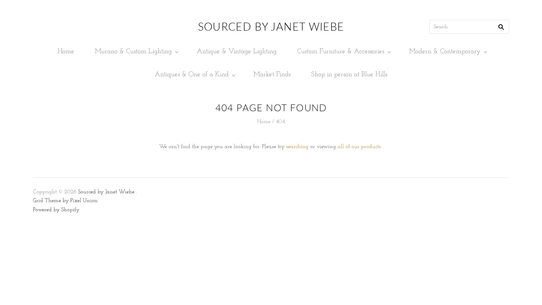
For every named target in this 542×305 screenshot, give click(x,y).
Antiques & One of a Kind (192, 74)
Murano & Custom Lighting (133, 51)
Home (66, 51)
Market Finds (272, 74)
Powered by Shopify (56, 210)
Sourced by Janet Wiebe (106, 192)
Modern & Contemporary (444, 51)
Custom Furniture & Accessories (340, 51)
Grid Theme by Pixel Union (65, 201)
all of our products (359, 147)
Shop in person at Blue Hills (349, 74)
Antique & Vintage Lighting (237, 51)
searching (297, 147)
